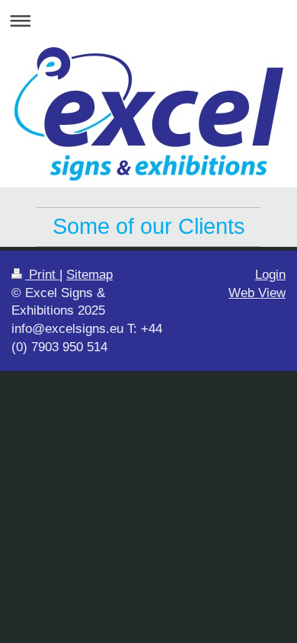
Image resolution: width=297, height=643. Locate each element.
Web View (257, 293)
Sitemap (89, 274)
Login (270, 274)
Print (42, 274)
